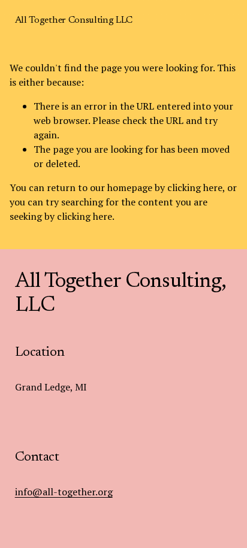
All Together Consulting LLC (73, 20)
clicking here (194, 187)
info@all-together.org (64, 491)
